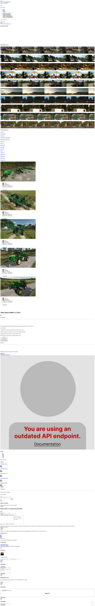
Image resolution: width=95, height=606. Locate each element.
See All (7, 44)
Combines (2, 133)
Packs (2, 148)
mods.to (3, 353)
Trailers (2, 156)
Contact (6, 544)
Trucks (2, 158)
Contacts (4, 11)
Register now (8, 1)
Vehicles (2, 160)
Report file (8, 354)
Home (4, 9)
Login (1, 0)
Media (4, 10)
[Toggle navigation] (5, 3)
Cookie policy (2, 545)
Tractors (2, 154)
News (2, 143)
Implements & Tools (4, 139)
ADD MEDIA (3, 573)
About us (7, 545)
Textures (2, 152)
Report (2, 506)
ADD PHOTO (3, 597)
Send (2, 528)
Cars (2, 132)
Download (2, 49)
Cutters (2, 135)
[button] (3, 454)
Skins (1, 150)
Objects (2, 145)
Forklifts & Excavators (5, 137)
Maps (2, 141)
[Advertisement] (10, 35)
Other (2, 147)
